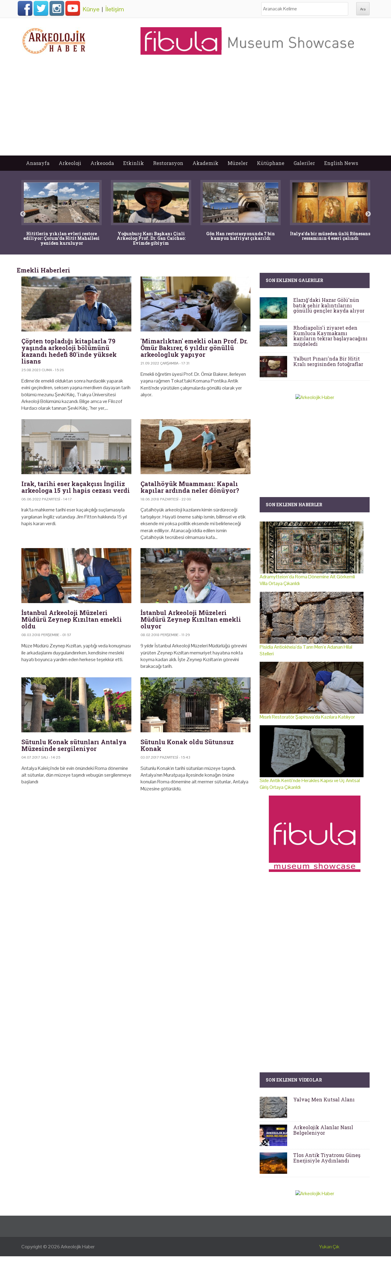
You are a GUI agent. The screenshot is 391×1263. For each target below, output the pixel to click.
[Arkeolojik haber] (54, 39)
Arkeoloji (70, 163)
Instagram (56, 8)
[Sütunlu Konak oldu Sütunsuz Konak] (195, 704)
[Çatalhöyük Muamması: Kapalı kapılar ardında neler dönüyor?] (195, 446)
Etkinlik (133, 163)
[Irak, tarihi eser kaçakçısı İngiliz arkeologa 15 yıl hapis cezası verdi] (76, 446)
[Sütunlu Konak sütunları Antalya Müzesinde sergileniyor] (76, 704)
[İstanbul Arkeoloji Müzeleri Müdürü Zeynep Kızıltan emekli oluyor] (195, 575)
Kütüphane (270, 163)
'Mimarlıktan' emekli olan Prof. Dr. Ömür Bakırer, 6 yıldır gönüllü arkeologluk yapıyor (194, 347)
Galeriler (304, 163)
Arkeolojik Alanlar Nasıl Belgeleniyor (323, 1130)
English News (341, 163)
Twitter (41, 8)
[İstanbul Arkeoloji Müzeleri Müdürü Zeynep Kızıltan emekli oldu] (76, 575)
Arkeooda (102, 163)
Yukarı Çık (329, 1246)
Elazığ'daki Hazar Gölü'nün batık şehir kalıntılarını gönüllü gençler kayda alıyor (328, 305)
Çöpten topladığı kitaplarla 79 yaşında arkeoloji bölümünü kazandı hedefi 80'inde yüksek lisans (69, 351)
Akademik (205, 163)
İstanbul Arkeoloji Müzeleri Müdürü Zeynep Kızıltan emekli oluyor (191, 619)
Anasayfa (37, 163)
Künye (91, 9)
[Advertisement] (195, 109)
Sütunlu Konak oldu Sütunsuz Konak (187, 745)
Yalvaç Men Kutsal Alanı (324, 1099)
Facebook (25, 8)
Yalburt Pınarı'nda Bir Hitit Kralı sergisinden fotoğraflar (328, 361)
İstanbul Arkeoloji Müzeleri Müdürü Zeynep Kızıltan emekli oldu (71, 619)
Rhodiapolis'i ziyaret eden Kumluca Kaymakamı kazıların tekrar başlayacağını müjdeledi (330, 335)
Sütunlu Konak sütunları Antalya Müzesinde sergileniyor (73, 745)
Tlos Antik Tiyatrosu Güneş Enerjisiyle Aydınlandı (326, 1158)
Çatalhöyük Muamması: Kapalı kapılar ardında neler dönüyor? (190, 487)
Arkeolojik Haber (78, 1246)
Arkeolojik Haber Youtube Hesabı (72, 8)
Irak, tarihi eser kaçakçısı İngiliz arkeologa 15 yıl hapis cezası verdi (75, 487)
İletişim (114, 9)
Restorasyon (168, 163)
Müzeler (238, 163)
